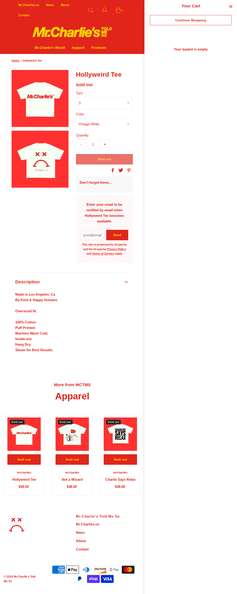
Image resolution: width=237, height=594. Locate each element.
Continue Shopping (190, 20)
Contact (24, 15)
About (65, 5)
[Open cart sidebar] (230, 6)
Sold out (104, 159)
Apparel (78, 48)
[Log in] (107, 10)
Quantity (82, 135)
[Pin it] (128, 170)
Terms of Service (103, 253)
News (50, 5)
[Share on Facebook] (112, 170)
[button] (72, 282)
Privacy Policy (116, 249)
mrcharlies (24, 472)
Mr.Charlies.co (29, 5)
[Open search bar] (93, 10)
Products (98, 48)
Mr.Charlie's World (50, 48)
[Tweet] (120, 170)
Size (79, 93)
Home (15, 60)
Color (80, 114)
